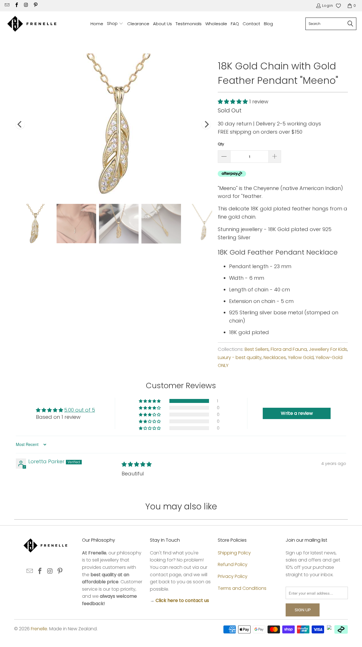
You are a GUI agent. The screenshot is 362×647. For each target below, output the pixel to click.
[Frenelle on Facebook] (16, 5)
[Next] (206, 124)
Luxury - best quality (240, 357)
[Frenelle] (32, 24)
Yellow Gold (301, 357)
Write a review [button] (297, 413)
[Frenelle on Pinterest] (35, 5)
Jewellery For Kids (328, 349)
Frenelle (39, 628)
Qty (221, 144)
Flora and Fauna (289, 349)
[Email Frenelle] (6, 5)
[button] (115, 24)
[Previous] (20, 124)
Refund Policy (232, 564)
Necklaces (275, 357)
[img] (137, 464)
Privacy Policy (232, 576)
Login (327, 5)
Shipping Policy (234, 553)
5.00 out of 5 (79, 409)
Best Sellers (257, 349)
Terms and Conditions (242, 588)
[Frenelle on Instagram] (25, 5)
